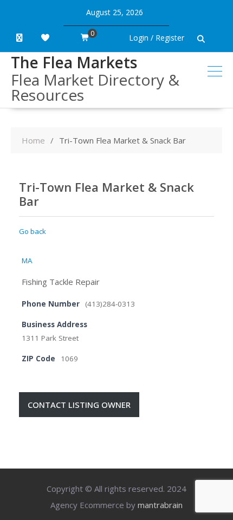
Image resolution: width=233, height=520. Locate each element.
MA (27, 260)
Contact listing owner (79, 404)
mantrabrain (160, 504)
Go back (32, 231)
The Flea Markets (74, 62)
